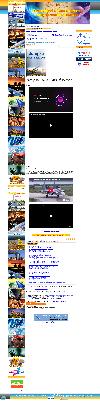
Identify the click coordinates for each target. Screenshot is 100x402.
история (31, 238)
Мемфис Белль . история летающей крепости (39, 279)
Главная (28, 26)
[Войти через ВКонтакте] (79, 53)
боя (34, 238)
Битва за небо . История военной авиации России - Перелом (43, 262)
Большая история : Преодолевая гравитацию (39, 277)
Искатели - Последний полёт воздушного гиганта (40, 267)
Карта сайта (83, 396)
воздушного (38, 238)
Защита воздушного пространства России (38, 268)
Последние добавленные (36, 31)
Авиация (55, 31)
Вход (38, 26)
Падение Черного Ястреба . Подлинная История (40, 271)
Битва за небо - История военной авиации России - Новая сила (43, 265)
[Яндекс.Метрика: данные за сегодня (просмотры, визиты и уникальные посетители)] (65, 398)
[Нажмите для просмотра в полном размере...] (36, 75)
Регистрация (33, 26)
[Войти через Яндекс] (84, 53)
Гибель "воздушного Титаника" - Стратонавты (40, 255)
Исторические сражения (31, 37)
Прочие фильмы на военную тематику (60, 37)
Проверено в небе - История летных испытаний (40, 251)
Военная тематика (47, 31)
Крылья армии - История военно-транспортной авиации (42, 252)
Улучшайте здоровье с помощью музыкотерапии (86, 35)
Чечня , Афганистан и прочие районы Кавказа (61, 35)
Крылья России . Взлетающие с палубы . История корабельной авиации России (47, 282)
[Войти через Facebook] (82, 53)
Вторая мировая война (56, 34)
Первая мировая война (31, 35)
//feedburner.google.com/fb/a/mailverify (60, 301)
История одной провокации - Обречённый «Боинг (40, 254)
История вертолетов (33, 256)
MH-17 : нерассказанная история (36, 273)
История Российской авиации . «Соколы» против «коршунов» (43, 266)
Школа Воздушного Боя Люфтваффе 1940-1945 (40, 247)
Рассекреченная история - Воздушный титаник (40, 269)
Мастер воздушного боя (34, 246)
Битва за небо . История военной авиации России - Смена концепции (45, 258)
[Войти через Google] (86, 53)
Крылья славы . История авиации (36, 281)
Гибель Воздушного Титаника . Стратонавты (39, 276)
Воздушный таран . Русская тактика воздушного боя (41, 249)
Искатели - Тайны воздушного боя (37, 250)
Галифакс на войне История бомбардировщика (40, 272)
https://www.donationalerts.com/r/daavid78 (49, 294)
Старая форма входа (84, 55)
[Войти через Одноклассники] (89, 53)
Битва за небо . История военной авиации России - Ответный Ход (44, 261)
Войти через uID (84, 49)
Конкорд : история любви (35, 274)
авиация (43, 238)
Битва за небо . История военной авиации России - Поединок (43, 257)
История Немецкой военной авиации (37, 278)
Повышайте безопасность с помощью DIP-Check (86, 42)
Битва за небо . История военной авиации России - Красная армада (44, 263)
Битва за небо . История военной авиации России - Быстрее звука (44, 260)
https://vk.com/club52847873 (41, 289)
